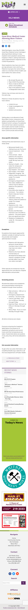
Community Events (14, 540)
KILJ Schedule (14, 542)
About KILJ (14, 544)
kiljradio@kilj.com (16, 559)
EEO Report (21, 608)
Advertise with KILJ (14, 545)
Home (14, 538)
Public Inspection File (10, 608)
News (5, 33)
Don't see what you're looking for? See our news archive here (14, 457)
